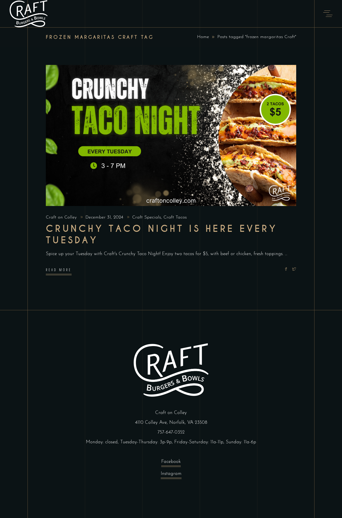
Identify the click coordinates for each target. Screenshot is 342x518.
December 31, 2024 (105, 217)
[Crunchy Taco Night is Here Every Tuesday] (171, 135)
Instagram (171, 473)
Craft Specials (146, 217)
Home (203, 37)
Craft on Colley (62, 217)
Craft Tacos (175, 217)
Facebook (171, 461)
